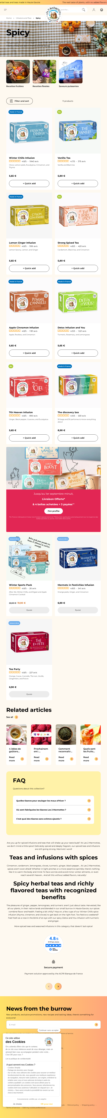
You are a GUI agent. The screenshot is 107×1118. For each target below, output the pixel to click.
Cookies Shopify (14, 1068)
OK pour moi (47, 1104)
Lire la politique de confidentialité (18, 1059)
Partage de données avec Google (20, 1070)
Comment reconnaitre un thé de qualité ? (65, 750)
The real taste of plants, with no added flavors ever (71, 2)
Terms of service (13, 1108)
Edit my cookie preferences (34, 1108)
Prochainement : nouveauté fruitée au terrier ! (41, 750)
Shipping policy (88, 1105)
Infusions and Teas (23, 18)
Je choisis (17, 1104)
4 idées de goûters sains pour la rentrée (16, 750)
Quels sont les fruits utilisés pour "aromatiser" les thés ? (90, 750)
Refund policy (73, 1105)
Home (9, 18)
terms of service (67, 1033)
